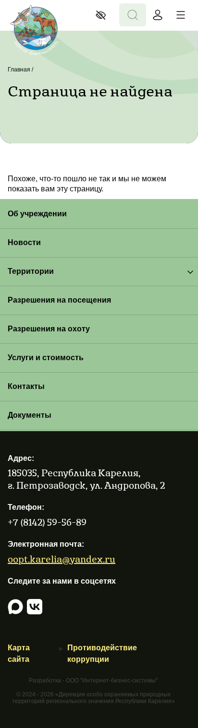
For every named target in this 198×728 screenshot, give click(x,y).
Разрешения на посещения (59, 300)
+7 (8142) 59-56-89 (47, 522)
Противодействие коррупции (102, 653)
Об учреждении (37, 214)
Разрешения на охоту (49, 329)
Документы (29, 415)
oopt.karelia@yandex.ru (61, 558)
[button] (103, 14)
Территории (31, 271)
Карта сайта (19, 653)
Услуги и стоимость (46, 357)
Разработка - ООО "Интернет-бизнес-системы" (93, 681)
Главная (19, 69)
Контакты (26, 386)
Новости (24, 242)
